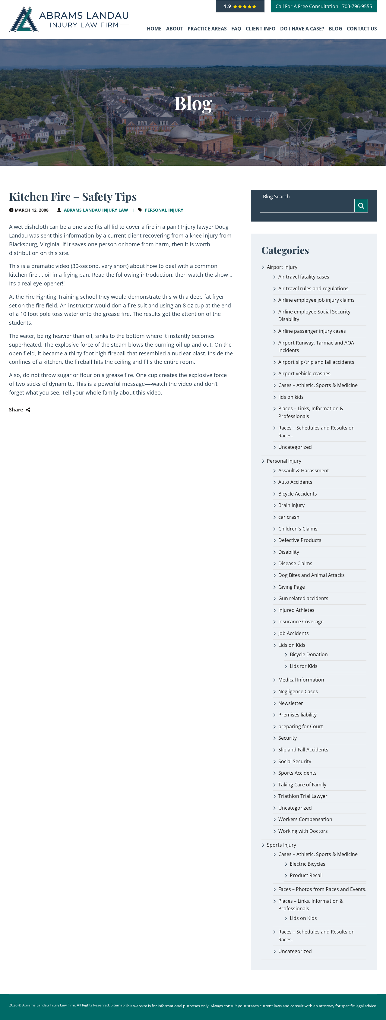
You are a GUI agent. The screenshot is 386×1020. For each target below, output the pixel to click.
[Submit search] (361, 205)
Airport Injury (282, 267)
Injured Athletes (296, 610)
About (174, 28)
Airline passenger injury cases (312, 331)
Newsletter (290, 703)
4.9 (228, 6)
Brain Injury (291, 505)
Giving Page (291, 587)
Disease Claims (295, 563)
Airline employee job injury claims (316, 300)
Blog (335, 28)
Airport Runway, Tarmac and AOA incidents (316, 346)
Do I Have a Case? (302, 28)
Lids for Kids (304, 666)
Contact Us (362, 28)
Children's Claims (298, 528)
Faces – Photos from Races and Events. (322, 889)
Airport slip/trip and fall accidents (316, 362)
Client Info (261, 28)
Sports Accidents (297, 773)
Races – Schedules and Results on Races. (316, 431)
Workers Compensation (305, 819)
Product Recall (306, 875)
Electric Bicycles (307, 864)
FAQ (236, 28)
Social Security (294, 761)
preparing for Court (300, 726)
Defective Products (299, 540)
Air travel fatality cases (303, 276)
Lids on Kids (291, 645)
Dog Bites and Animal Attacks (311, 575)
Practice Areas (207, 28)
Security (287, 738)
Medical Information (301, 679)
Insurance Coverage (301, 621)
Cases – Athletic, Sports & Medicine (318, 385)
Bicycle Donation (309, 654)
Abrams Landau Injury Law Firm (48, 1005)
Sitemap (118, 1005)
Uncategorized (295, 447)
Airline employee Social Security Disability (314, 315)
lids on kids (291, 397)
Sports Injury (281, 845)
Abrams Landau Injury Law (96, 210)
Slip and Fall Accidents (303, 749)
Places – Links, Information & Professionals (310, 412)
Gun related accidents (303, 598)
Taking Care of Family (302, 784)
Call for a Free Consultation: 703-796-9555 (324, 6)
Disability (288, 552)
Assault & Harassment (303, 470)
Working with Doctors (303, 831)
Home (154, 28)
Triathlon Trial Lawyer (302, 796)
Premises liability (297, 714)
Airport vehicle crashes (304, 373)
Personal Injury (164, 210)
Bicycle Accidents (297, 493)
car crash (288, 517)
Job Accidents (293, 633)
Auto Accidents (295, 482)
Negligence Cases (298, 691)
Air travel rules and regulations (313, 288)
